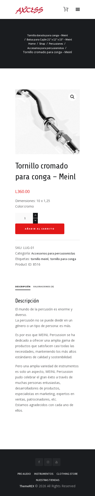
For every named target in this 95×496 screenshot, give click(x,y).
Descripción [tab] (22, 286)
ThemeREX (27, 486)
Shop (42, 43)
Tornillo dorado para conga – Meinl (47, 35)
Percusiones (56, 43)
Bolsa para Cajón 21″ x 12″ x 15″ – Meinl (49, 39)
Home (32, 43)
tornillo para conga (63, 259)
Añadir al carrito (40, 228)
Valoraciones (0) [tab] (43, 286)
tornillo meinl (39, 259)
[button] (72, 97)
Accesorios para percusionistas (45, 48)
